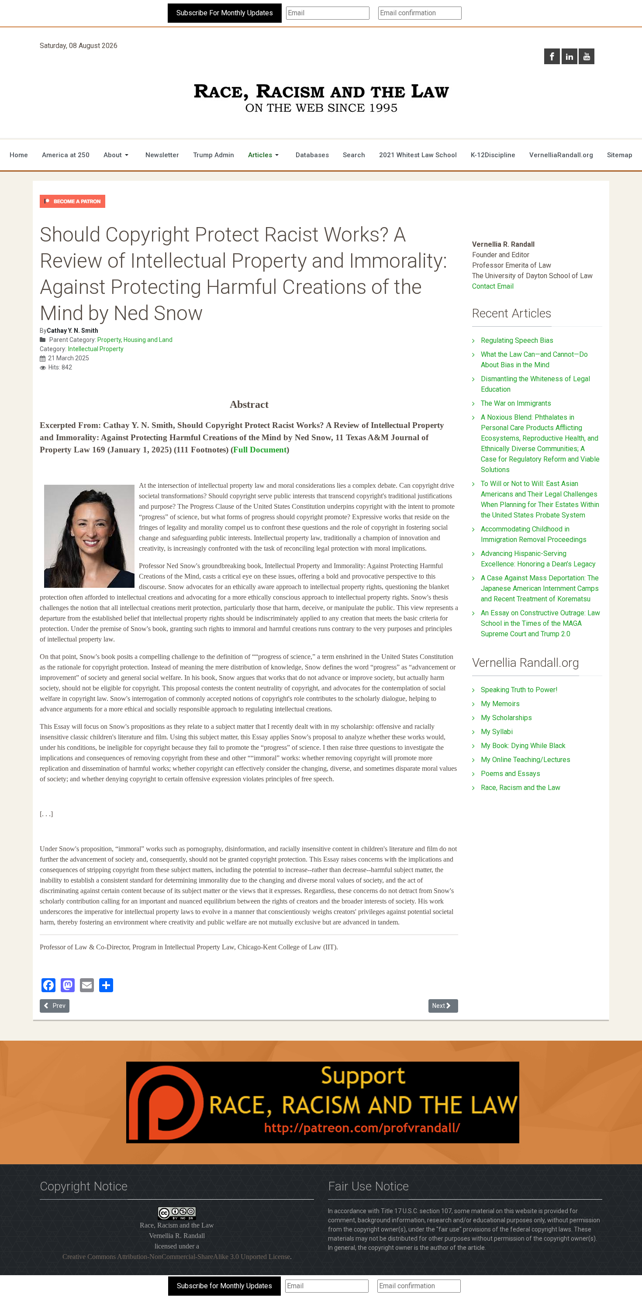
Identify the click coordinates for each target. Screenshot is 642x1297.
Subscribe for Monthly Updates (224, 1286)
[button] (117, 155)
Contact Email (493, 286)
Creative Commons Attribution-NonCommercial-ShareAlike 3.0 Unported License (176, 1256)
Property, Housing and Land (135, 339)
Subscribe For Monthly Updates (224, 13)
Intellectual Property (96, 348)
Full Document (259, 449)
